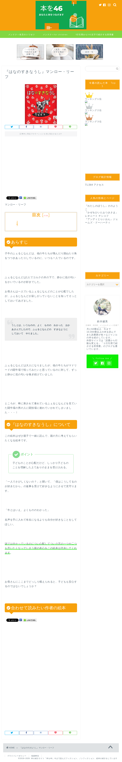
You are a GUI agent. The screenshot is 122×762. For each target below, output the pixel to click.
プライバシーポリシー (16, 756)
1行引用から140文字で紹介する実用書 (95, 34)
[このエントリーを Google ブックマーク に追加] (20, 197)
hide (46, 215)
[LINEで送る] (30, 197)
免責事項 (35, 756)
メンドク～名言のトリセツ (21, 34)
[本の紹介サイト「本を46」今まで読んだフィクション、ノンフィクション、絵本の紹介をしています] (61, 29)
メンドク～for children (55, 34)
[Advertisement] (41, 168)
